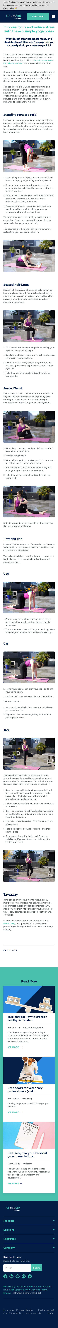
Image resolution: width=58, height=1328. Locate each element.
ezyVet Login (50, 1311)
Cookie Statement (31, 1311)
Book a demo (38, 16)
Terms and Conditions (9, 1311)
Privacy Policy (20, 1311)
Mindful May (9, 923)
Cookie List (41, 1311)
